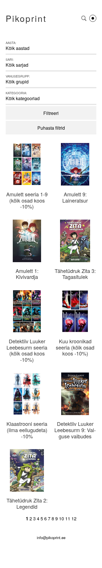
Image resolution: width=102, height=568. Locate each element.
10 (61, 518)
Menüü (92, 18)
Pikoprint (26, 18)
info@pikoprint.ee (51, 537)
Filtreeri (51, 113)
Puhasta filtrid (51, 128)
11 (67, 518)
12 (73, 518)
